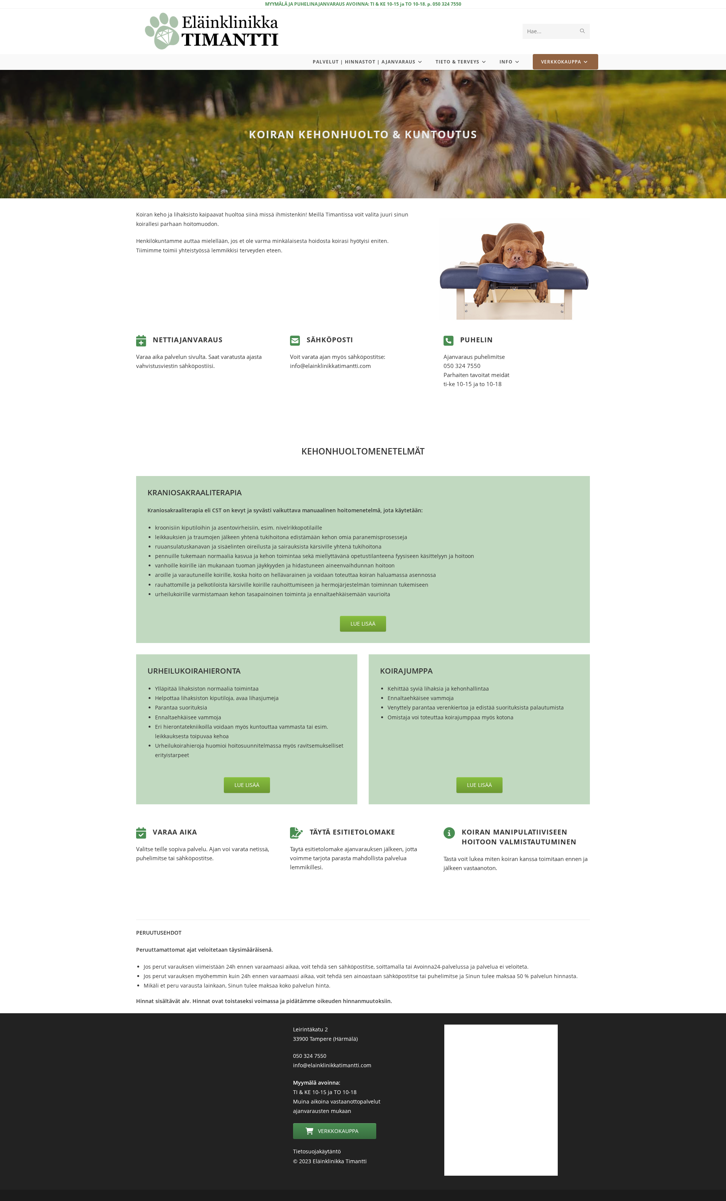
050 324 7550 (309, 1055)
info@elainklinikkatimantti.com (332, 1065)
